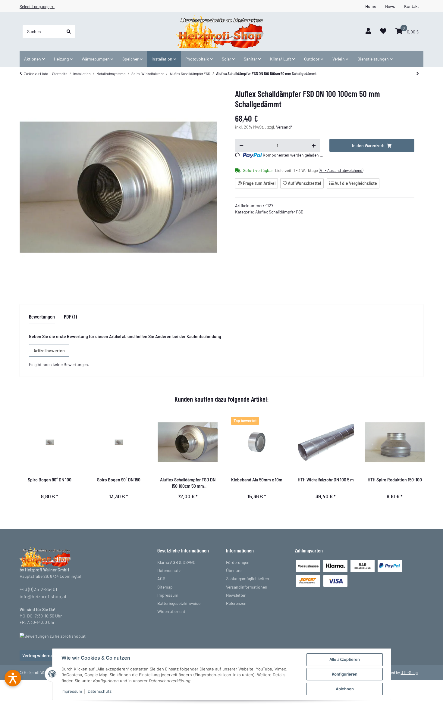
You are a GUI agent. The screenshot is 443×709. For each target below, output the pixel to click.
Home (370, 6)
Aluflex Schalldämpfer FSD (279, 211)
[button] (368, 31)
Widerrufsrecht (171, 611)
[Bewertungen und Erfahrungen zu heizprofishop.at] (53, 635)
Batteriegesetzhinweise (178, 603)
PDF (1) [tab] (70, 316)
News (390, 6)
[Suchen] (68, 31)
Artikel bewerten (49, 350)
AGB (161, 578)
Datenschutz (100, 691)
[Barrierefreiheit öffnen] (13, 678)
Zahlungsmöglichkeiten (247, 578)
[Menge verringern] (241, 145)
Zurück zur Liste (36, 73)
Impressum (71, 691)
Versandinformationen (246, 586)
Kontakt (411, 6)
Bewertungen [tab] (42, 316)
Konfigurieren (344, 674)
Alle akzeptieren (344, 659)
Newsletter (236, 595)
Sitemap (165, 586)
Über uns (234, 570)
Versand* (284, 126)
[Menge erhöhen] (313, 145)
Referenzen (236, 603)
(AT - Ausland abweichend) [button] (341, 170)
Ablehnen (345, 688)
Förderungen (238, 562)
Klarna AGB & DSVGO (176, 562)
